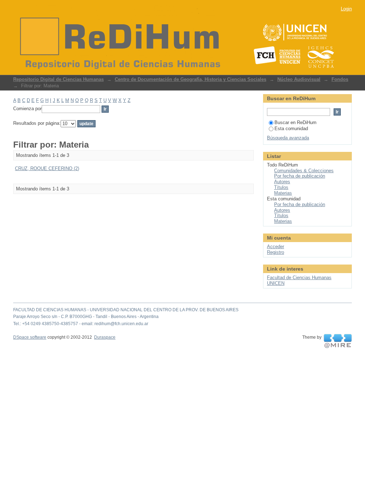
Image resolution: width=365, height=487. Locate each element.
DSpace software (29, 337)
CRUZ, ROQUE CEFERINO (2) (47, 168)
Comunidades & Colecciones (304, 170)
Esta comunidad (291, 128)
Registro (275, 252)
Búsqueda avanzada (288, 137)
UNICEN (275, 283)
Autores (282, 181)
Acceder (275, 246)
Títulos (281, 187)
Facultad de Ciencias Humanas (299, 277)
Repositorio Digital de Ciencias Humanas (58, 79)
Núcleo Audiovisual (298, 79)
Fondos (339, 79)
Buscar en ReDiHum (295, 122)
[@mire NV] (338, 341)
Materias (283, 193)
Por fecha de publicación (299, 176)
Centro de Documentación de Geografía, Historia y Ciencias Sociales (190, 79)
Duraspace (104, 337)
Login (346, 8)
